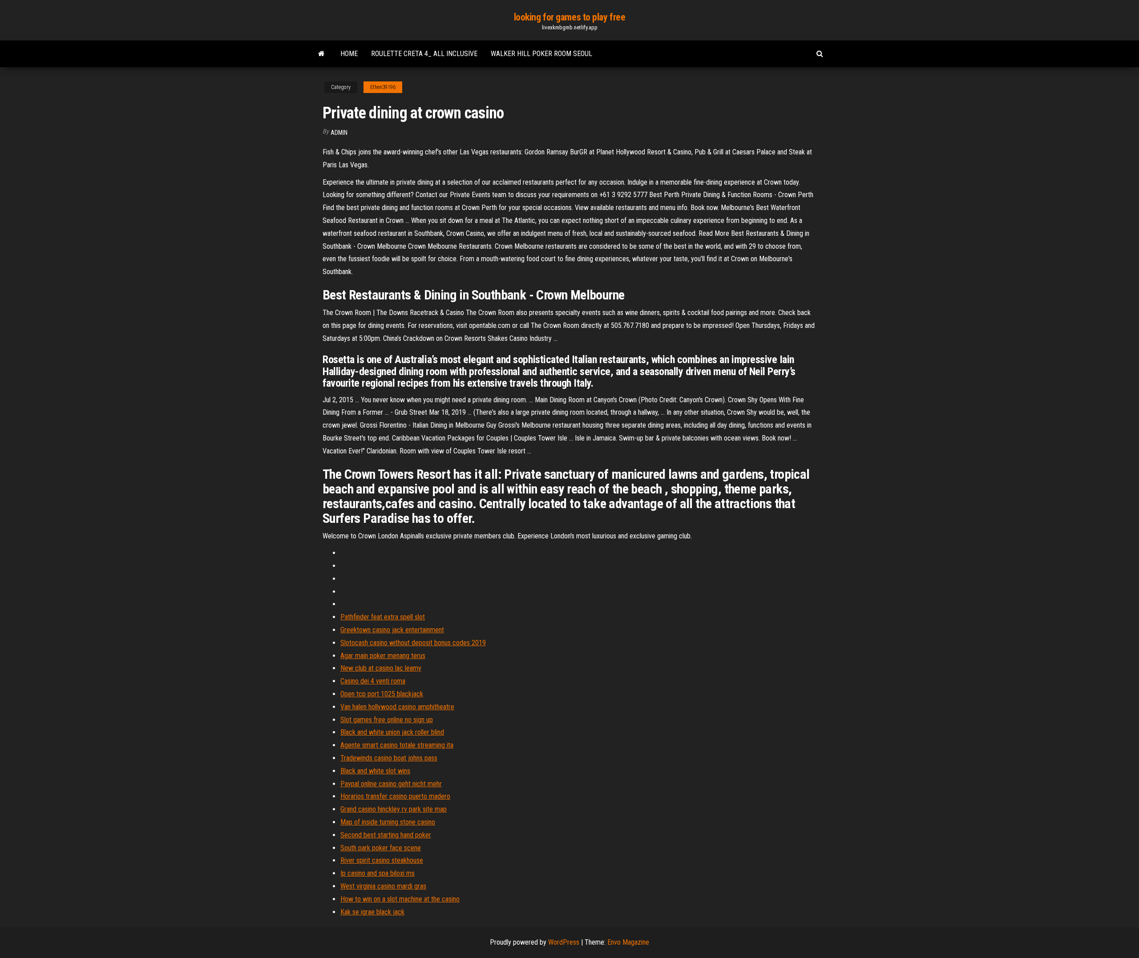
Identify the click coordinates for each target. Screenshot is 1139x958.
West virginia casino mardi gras (383, 886)
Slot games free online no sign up (386, 719)
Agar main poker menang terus (382, 655)
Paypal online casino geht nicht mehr (391, 784)
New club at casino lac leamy (380, 668)
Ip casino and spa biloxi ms (377, 873)
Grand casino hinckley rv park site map (393, 809)
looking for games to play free (570, 17)
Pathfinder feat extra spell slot (382, 617)
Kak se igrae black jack (372, 912)
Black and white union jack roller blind (392, 732)
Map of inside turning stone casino (387, 822)
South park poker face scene (380, 848)
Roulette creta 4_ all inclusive (424, 53)
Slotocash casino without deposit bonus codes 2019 (413, 643)
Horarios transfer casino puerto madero (395, 796)
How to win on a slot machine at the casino (400, 899)
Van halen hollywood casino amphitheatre (397, 707)
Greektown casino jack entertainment (392, 630)
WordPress (563, 942)
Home (349, 53)
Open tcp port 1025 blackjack (381, 694)
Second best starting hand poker (385, 835)
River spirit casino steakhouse (381, 860)
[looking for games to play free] (321, 53)
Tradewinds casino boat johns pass (388, 758)
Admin (339, 132)
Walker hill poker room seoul (541, 53)
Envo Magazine (628, 942)
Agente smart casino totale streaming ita (396, 745)
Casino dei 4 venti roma (372, 681)
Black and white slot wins (375, 771)
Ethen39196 (383, 87)
